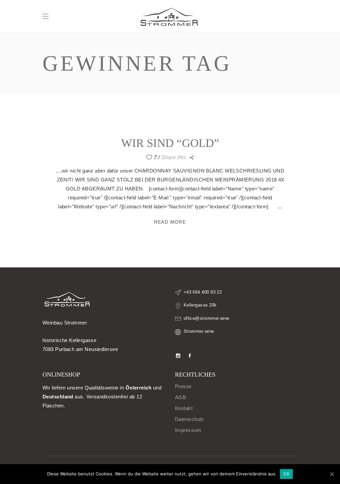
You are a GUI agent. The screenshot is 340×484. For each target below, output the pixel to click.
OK (286, 473)
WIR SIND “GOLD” (170, 143)
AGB (180, 397)
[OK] (331, 474)
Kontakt (184, 408)
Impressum (188, 430)
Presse (183, 386)
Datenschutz (189, 419)
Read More (170, 222)
